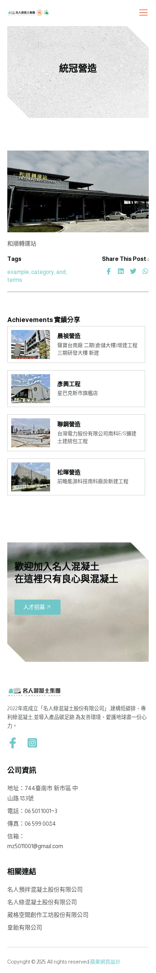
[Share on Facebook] (108, 271)
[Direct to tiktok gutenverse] (32, 742)
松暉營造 (69, 472)
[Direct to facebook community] (12, 742)
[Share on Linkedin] (121, 271)
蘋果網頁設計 (105, 962)
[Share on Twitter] (133, 271)
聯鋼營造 (69, 424)
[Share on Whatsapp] (145, 271)
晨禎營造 (69, 336)
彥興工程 (69, 384)
